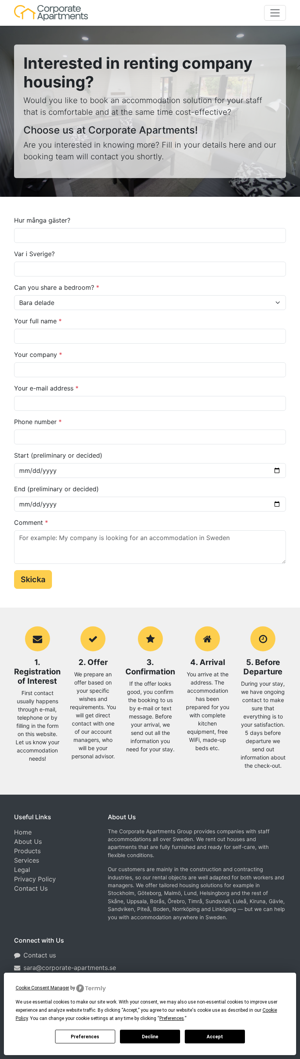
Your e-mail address (46, 388)
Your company (38, 354)
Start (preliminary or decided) (58, 455)
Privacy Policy (35, 879)
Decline (150, 1036)
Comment (31, 522)
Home (23, 832)
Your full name (38, 321)
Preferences (85, 1036)
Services (26, 860)
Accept (215, 1036)
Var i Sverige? (34, 254)
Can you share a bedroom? (56, 287)
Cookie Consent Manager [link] (42, 988)
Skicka (33, 579)
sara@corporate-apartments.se (69, 968)
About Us (28, 841)
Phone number (38, 422)
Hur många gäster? (42, 220)
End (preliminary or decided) (56, 489)
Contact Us (31, 888)
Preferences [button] (171, 1018)
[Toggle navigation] (275, 13)
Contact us (39, 955)
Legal (22, 870)
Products (27, 851)
